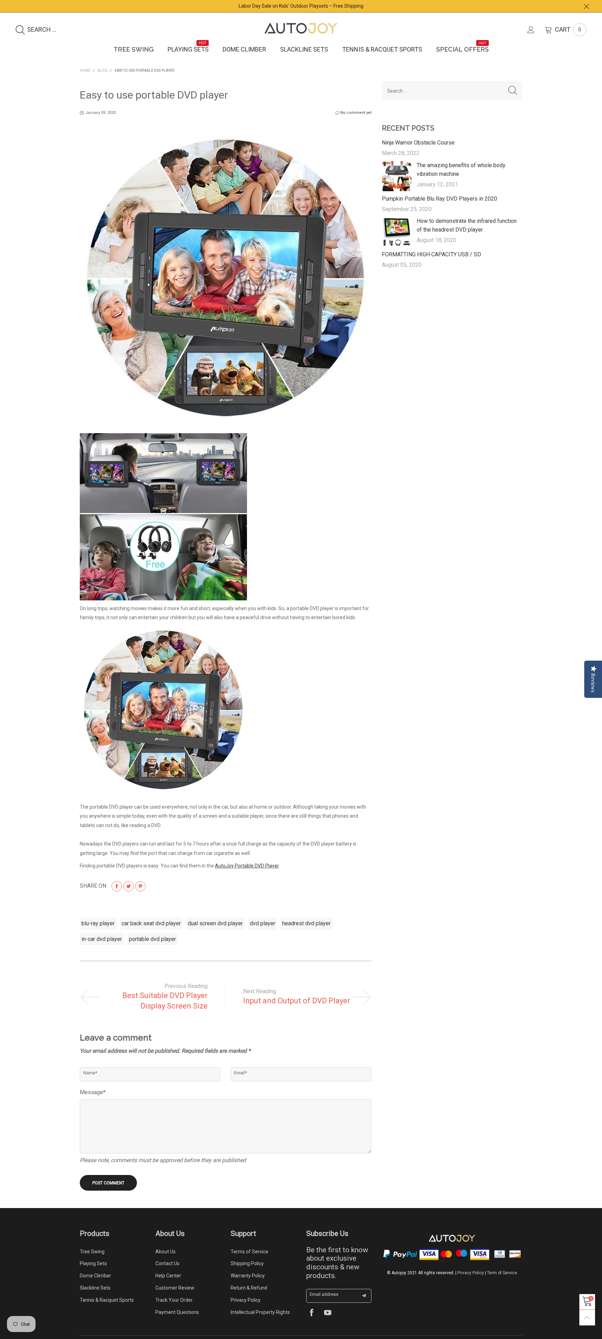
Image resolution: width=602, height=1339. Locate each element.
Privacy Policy (246, 1300)
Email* (240, 1072)
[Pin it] (140, 886)
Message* (93, 1092)
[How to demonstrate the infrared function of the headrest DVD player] (397, 232)
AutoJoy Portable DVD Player (247, 866)
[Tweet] (128, 886)
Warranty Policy (248, 1275)
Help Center (168, 1275)
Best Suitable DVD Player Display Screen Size (165, 1000)
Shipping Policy (247, 1263)
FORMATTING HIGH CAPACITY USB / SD (431, 254)
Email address (324, 1294)
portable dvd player (152, 939)
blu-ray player (98, 923)
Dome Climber (244, 49)
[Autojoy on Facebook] (311, 1313)
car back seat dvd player (151, 923)
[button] (512, 90)
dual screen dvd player (215, 923)
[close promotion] (586, 6)
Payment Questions (177, 1312)
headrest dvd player (306, 923)
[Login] (536, 29)
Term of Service (502, 1272)
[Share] (116, 886)
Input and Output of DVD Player (296, 1000)
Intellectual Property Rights (260, 1312)
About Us (165, 1251)
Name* (90, 1072)
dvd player (262, 923)
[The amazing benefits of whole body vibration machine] (397, 176)
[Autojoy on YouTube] (327, 1313)
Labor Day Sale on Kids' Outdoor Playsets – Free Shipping (301, 6)
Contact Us (167, 1263)
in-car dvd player (102, 939)
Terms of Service (249, 1251)
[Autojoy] (301, 28)
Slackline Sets (304, 49)
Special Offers (462, 49)
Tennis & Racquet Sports (382, 49)
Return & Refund (249, 1288)
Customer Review (174, 1288)
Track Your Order (174, 1300)
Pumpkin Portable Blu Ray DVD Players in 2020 (439, 198)
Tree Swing (134, 49)
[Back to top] (587, 1317)
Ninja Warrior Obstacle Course (418, 142)
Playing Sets (188, 49)
